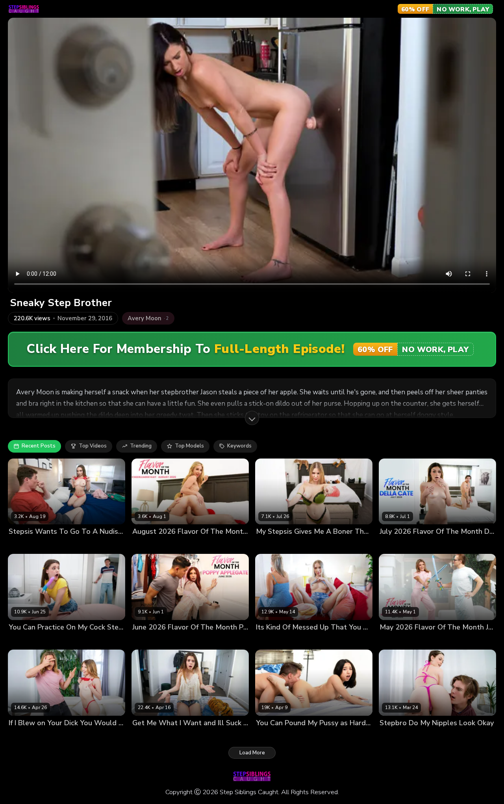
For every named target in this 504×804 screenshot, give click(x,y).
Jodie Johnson (55, 545)
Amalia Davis (272, 545)
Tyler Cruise (434, 736)
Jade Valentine (398, 736)
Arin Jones (191, 640)
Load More (252, 752)
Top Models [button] (189, 445)
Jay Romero (299, 736)
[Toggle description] (252, 418)
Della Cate (393, 545)
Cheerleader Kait (153, 545)
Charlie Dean (300, 640)
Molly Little (146, 736)
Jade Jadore (394, 640)
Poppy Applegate (154, 640)
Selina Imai (22, 545)
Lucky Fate (190, 545)
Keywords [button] (239, 445)
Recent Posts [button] (39, 445)
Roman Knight (180, 736)
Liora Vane (269, 736)
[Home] (24, 9)
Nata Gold (269, 640)
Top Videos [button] (93, 445)
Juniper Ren (23, 640)
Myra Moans (24, 736)
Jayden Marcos (309, 545)
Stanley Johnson (431, 640)
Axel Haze (55, 736)
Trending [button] (141, 445)
